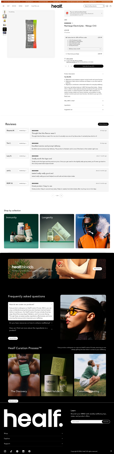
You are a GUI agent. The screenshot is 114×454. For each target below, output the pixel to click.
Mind (20, 6)
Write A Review (103, 124)
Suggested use (68, 109)
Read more (67, 96)
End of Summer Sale (37, 1)
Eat (8, 6)
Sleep (27, 6)
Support (7, 443)
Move (14, 6)
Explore (7, 438)
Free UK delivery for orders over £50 (69, 1)
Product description (69, 74)
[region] (31, 34)
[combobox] (84, 48)
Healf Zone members (71, 62)
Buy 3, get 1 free (51, 1)
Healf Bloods (35, 6)
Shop (6, 433)
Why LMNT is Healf (69, 101)
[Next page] (61, 195)
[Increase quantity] (71, 66)
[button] (83, 23)
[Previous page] (52, 195)
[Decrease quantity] (66, 66)
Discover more (13, 401)
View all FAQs (13, 338)
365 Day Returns (23, 1)
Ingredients (67, 105)
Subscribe (105, 421)
